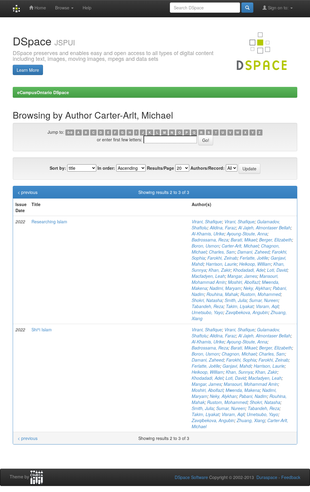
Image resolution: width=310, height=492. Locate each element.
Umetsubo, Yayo (207, 312)
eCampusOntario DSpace (43, 92)
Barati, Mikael (244, 240)
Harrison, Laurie (221, 264)
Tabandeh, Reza (207, 306)
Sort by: (58, 168)
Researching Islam (49, 221)
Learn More (28, 70)
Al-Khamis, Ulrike (208, 234)
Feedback (290, 477)
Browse (63, 8)
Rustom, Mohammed (260, 294)
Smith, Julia (236, 300)
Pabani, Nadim (253, 396)
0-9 (70, 132)
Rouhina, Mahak (222, 294)
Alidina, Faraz (223, 228)
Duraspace (266, 477)
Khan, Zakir (220, 270)
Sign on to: (278, 8)
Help (87, 8)
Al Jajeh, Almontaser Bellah (264, 228)
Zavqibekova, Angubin (247, 312)
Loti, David (277, 270)
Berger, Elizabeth (275, 240)
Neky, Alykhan (256, 288)
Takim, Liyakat (239, 306)
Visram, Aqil (267, 306)
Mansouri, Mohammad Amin (251, 384)
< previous (28, 192)
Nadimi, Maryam (225, 288)
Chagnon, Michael (239, 354)
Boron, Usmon (205, 246)
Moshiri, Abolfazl (243, 282)
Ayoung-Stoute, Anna (247, 234)
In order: (106, 168)
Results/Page (160, 168)
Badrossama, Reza (210, 240)
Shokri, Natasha (207, 300)
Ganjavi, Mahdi (237, 366)
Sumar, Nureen (263, 300)
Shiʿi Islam (41, 329)
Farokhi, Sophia (241, 360)
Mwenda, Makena (243, 390)
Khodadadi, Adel (249, 270)
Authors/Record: (207, 168)
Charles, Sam (222, 252)
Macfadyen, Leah (208, 276)
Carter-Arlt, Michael (240, 246)
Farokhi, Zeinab (222, 258)
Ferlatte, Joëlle (254, 258)
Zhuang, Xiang (251, 420)
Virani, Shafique (207, 221)
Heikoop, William (255, 264)
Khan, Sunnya (239, 372)
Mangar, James (242, 276)
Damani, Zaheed (253, 252)
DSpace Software (191, 477)
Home (39, 8)
